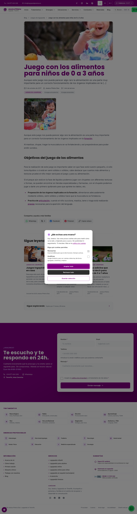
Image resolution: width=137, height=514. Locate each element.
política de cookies (79, 243)
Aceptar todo (68, 266)
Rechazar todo (68, 272)
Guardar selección (68, 278)
